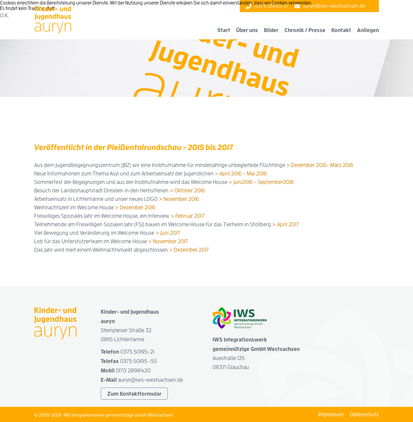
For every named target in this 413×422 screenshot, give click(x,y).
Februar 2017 (189, 216)
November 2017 (170, 241)
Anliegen (368, 30)
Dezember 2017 (191, 250)
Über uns (247, 30)
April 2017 (288, 224)
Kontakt (341, 30)
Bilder (271, 30)
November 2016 (181, 199)
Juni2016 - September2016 (263, 182)
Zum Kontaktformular (134, 393)
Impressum (331, 414)
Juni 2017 (170, 233)
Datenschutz (364, 414)
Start (223, 30)
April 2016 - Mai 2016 (243, 173)
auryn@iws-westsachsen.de (150, 380)
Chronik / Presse (305, 30)
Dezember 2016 (137, 207)
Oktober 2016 (189, 190)
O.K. (4, 15)
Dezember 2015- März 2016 (322, 165)
